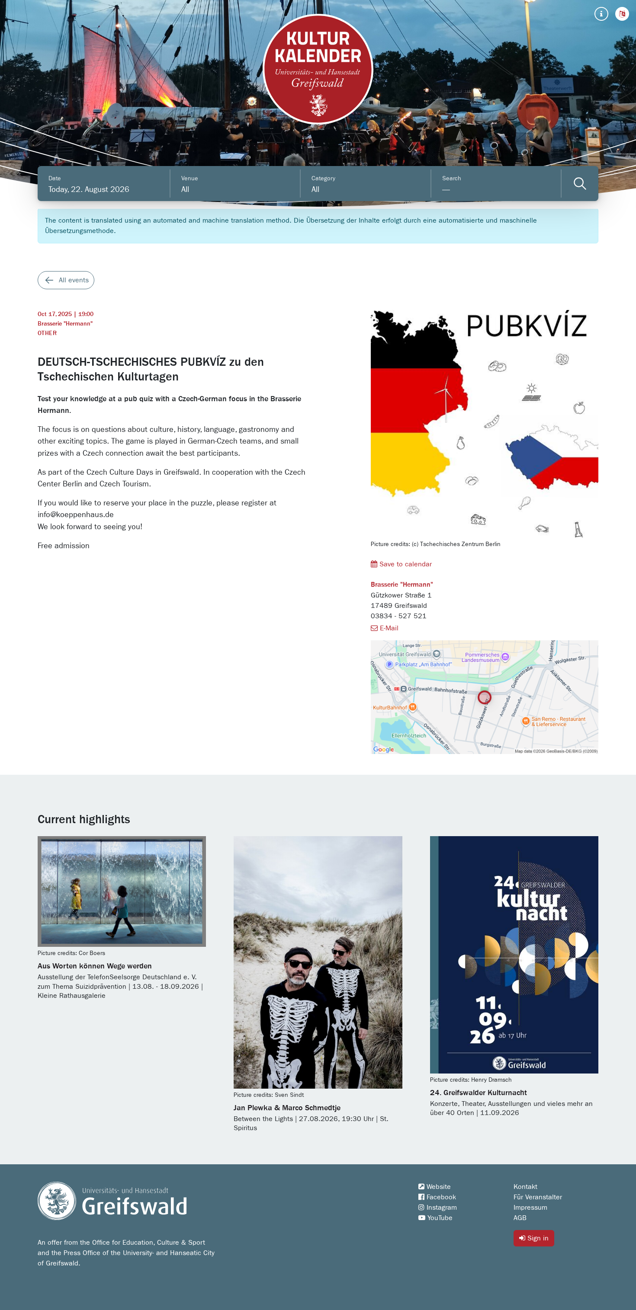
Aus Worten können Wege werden (95, 966)
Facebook (440, 1197)
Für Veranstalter (538, 1197)
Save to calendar (404, 564)
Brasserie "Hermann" (65, 324)
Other (47, 333)
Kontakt (525, 1186)
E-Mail (388, 628)
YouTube (439, 1217)
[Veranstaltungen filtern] (580, 183)
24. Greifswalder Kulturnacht (478, 1093)
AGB (520, 1217)
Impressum (530, 1207)
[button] (622, 14)
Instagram (440, 1207)
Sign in (537, 1238)
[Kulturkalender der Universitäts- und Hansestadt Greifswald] (318, 69)
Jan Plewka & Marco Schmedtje (287, 1108)
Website (437, 1186)
